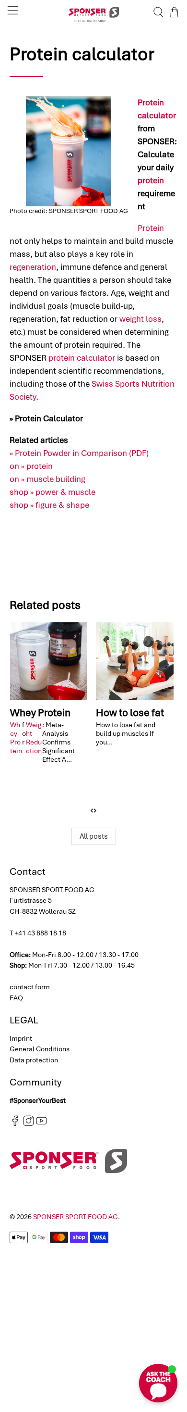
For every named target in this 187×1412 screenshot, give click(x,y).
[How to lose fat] (135, 661)
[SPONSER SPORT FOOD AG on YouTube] (41, 1124)
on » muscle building (47, 479)
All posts (94, 836)
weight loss (140, 319)
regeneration (33, 267)
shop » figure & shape (49, 505)
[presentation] (92, 810)
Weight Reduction (34, 737)
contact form (30, 987)
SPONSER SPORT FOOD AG (75, 1216)
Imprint (21, 1038)
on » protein (31, 466)
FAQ (16, 998)
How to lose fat (130, 712)
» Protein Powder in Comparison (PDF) (79, 453)
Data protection (34, 1060)
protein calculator (81, 358)
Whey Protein (40, 712)
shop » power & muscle (52, 492)
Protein (151, 228)
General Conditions (40, 1049)
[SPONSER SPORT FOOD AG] (93, 12)
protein (151, 180)
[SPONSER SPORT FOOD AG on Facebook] (15, 1124)
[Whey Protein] (49, 661)
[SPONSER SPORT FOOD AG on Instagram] (28, 1124)
